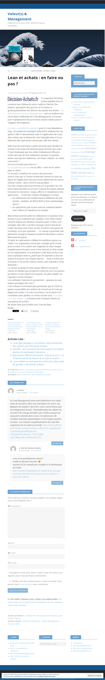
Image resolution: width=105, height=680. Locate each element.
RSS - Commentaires (82, 247)
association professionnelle (35, 370)
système (78, 168)
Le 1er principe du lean (19, 167)
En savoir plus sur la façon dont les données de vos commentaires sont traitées (35, 602)
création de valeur (77, 143)
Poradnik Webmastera (68, 678)
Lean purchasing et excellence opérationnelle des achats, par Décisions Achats (16, 325)
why (76, 176)
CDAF (24, 374)
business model (81, 140)
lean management (38, 374)
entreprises (51, 370)
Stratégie (90, 164)
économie (81, 176)
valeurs (82, 172)
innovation (91, 148)
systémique (86, 168)
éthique (76, 179)
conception (91, 140)
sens (83, 164)
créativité (85, 143)
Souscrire (78, 218)
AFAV (95, 135)
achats (18, 374)
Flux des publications (82, 646)
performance (81, 162)
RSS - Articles (80, 240)
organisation (79, 159)
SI (86, 164)
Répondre (58, 443)
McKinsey (89, 156)
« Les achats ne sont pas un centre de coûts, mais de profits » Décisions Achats (34, 325)
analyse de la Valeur (78, 137)
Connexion (77, 643)
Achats (21, 370)
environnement (88, 145)
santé (79, 164)
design (92, 143)
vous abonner (26, 584)
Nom (12, 543)
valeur (48, 374)
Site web (13, 563)
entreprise (78, 145)
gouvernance (80, 148)
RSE (75, 164)
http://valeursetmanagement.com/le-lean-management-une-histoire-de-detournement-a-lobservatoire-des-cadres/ (37, 473)
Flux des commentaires (83, 648)
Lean (58, 370)
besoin (89, 137)
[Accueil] (9, 71)
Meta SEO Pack (52, 678)
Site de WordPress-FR (82, 651)
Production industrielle (34, 372)
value (89, 173)
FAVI (29, 374)
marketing (82, 156)
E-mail (13, 553)
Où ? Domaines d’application (22, 654)
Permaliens (34, 393)
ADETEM (81, 135)
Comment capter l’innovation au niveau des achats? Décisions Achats (53, 325)
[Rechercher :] (84, 83)
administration (88, 135)
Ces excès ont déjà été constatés (23, 128)
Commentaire (15, 506)
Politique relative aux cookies (47, 676)
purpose (88, 162)
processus (21, 372)
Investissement (75, 152)
